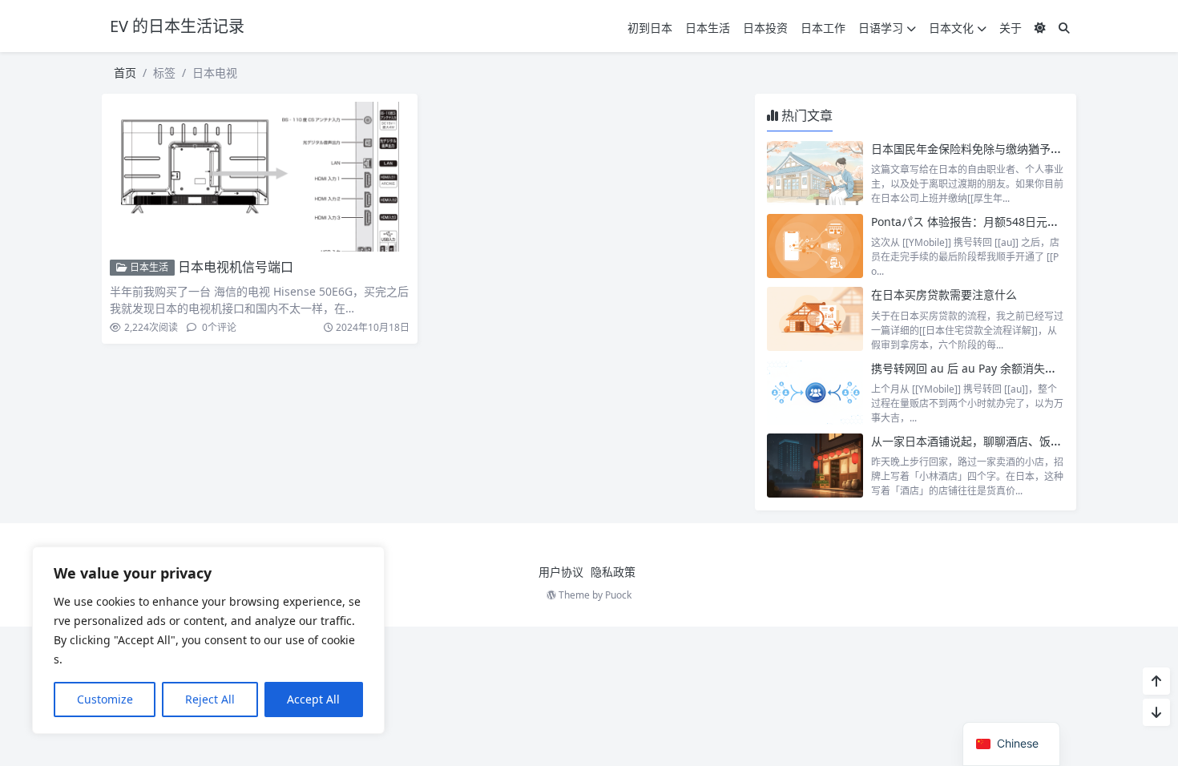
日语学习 (880, 27)
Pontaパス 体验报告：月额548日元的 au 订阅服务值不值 (1014, 221)
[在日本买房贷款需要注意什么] (815, 319)
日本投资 (765, 27)
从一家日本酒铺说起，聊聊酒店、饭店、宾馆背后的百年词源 (1022, 441)
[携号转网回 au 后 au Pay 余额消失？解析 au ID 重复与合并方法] (815, 393)
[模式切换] (1040, 28)
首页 (125, 72)
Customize (105, 699)
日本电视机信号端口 (235, 267)
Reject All (210, 699)
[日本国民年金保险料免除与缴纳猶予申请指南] (815, 173)
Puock (618, 595)
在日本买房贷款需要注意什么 (944, 294)
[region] (208, 640)
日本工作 (823, 27)
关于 (1010, 27)
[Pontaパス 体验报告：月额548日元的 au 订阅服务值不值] (815, 246)
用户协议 (561, 571)
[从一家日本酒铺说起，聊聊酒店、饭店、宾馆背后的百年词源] (815, 465)
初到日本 (649, 27)
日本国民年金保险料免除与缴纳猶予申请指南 (983, 148)
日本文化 (951, 27)
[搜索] (1064, 28)
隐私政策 (613, 571)
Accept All (313, 699)
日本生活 (707, 27)
